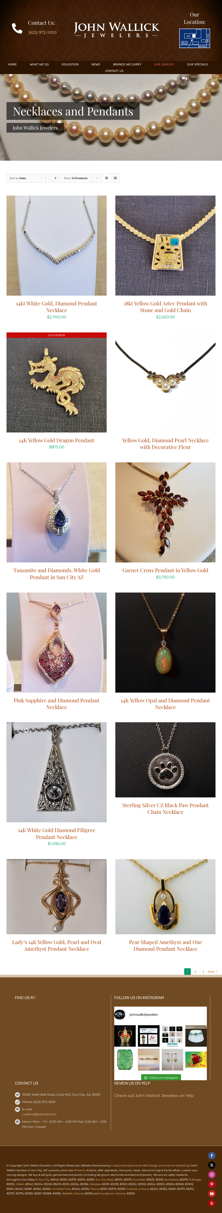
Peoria (94, 1188)
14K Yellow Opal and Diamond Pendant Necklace (165, 703)
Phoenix (79, 1170)
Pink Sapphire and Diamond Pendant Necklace (57, 703)
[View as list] (115, 178)
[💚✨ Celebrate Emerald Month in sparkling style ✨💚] (172, 1059)
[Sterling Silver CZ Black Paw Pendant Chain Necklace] (165, 725)
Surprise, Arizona (138, 1188)
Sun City (44, 1179)
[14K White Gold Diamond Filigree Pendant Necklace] (57, 725)
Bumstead (171, 1179)
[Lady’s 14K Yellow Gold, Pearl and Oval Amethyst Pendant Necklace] (57, 862)
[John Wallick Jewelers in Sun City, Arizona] (194, 30)
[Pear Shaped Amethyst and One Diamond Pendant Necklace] (165, 862)
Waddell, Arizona (72, 1193)
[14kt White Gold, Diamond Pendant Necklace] (57, 199)
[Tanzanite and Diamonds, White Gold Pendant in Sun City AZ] (57, 465)
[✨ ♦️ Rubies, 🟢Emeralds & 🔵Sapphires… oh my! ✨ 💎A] (148, 1059)
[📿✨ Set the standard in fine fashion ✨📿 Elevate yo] (172, 1036)
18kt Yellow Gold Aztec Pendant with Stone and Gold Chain (165, 306)
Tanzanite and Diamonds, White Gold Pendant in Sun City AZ (56, 573)
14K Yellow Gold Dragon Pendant (56, 440)
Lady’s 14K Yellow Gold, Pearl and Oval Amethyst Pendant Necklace (56, 945)
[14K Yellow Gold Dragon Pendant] (57, 336)
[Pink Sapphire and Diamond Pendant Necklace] (57, 596)
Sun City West (104, 1179)
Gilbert (20, 1184)
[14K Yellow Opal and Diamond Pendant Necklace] (165, 596)
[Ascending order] (55, 178)
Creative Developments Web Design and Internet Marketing (150, 1165)
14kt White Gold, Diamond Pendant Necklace (56, 306)
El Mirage (195, 1179)
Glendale (95, 1184)
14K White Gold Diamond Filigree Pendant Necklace (56, 833)
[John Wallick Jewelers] (116, 24)
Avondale (139, 1179)
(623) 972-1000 (42, 32)
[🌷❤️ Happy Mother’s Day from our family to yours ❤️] (196, 1059)
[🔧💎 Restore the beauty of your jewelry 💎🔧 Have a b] (148, 1036)
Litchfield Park (61, 1188)
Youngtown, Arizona (112, 1193)
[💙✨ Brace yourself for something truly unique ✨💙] (196, 1036)
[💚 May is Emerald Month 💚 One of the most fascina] (125, 1059)
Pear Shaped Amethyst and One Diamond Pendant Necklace (165, 945)
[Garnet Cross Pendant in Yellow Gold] (165, 465)
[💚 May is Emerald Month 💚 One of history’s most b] (125, 1036)
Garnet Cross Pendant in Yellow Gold (165, 570)
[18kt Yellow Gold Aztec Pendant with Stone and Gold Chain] (165, 199)
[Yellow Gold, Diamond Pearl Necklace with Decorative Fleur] (165, 336)
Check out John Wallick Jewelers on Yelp (154, 1095)
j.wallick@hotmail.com (39, 1114)
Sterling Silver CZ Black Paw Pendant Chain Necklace (165, 808)
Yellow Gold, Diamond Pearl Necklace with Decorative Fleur (165, 443)
